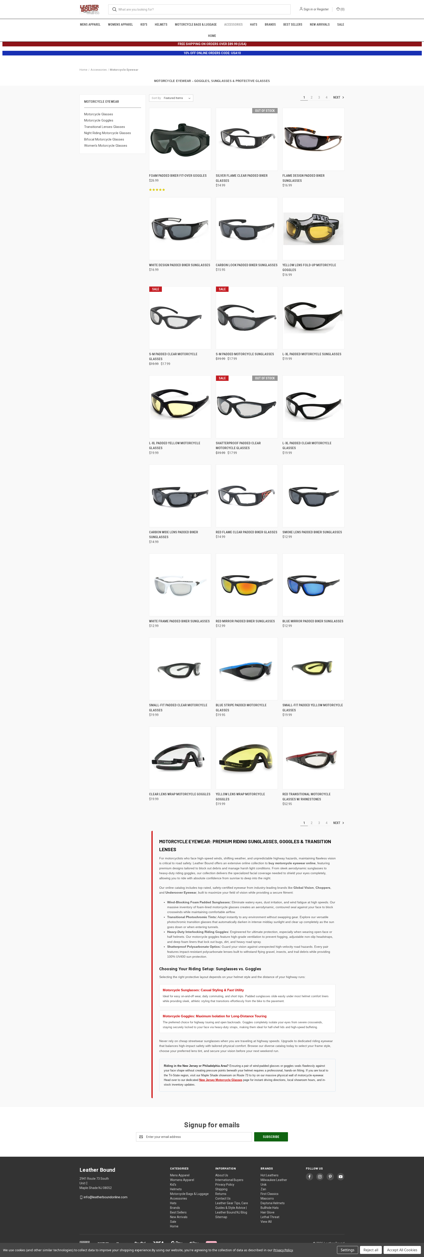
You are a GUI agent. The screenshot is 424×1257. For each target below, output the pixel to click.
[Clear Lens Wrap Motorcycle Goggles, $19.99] (180, 757)
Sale (340, 24)
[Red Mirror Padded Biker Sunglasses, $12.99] (247, 584)
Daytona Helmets (273, 1203)
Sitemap (221, 1217)
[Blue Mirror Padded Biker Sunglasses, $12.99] (313, 584)
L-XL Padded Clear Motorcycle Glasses (306, 445)
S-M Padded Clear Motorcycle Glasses (173, 356)
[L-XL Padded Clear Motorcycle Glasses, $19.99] (313, 406)
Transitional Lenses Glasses (104, 127)
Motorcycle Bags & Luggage (196, 24)
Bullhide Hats (270, 1208)
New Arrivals (320, 24)
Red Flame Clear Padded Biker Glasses (246, 532)
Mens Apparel (90, 24)
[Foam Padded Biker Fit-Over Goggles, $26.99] (180, 139)
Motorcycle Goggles (98, 120)
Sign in (308, 9)
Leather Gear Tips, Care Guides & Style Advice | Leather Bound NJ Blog (231, 1207)
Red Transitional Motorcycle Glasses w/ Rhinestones (306, 796)
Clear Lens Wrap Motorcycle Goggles (179, 794)
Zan (263, 1189)
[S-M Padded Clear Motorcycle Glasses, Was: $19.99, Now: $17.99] (180, 317)
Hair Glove (267, 1212)
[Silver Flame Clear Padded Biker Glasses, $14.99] (247, 139)
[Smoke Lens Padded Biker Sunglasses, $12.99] (313, 495)
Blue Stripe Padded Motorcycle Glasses (241, 707)
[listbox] (178, 98)
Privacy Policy (224, 1184)
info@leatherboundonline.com (105, 1197)
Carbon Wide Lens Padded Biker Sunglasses (173, 534)
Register (323, 9)
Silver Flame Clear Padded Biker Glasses (242, 178)
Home (212, 36)
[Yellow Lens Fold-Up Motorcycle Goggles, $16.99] (313, 228)
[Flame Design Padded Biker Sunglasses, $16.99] (313, 139)
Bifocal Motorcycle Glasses (104, 139)
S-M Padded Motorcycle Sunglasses (245, 354)
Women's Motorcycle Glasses (105, 146)
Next (337, 97)
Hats (253, 24)
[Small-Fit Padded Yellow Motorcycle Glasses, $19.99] (313, 668)
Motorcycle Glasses (98, 114)
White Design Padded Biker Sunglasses (179, 265)
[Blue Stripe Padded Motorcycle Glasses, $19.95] (247, 668)
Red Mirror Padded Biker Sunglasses (245, 621)
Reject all (370, 1250)
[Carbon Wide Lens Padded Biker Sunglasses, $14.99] (180, 495)
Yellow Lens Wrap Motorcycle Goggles (240, 796)
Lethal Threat (270, 1217)
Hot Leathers (269, 1175)
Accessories (233, 24)
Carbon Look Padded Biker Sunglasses (247, 265)
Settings (347, 1250)
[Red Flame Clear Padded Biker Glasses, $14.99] (247, 495)
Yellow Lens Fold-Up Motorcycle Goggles (309, 267)
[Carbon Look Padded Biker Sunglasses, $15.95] (247, 228)
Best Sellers (292, 24)
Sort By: (156, 98)
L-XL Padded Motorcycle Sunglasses (311, 354)
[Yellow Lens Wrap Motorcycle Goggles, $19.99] (247, 757)
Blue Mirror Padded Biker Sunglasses (312, 621)
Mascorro (267, 1198)
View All (266, 1221)
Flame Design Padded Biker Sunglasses (303, 178)
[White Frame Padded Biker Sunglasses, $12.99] (180, 584)
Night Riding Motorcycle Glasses (107, 133)
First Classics (269, 1194)
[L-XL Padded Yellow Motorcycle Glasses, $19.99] (180, 406)
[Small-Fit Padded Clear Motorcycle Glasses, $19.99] (180, 668)
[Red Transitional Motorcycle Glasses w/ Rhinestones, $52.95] (313, 757)
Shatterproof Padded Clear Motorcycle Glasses (238, 445)
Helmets (161, 24)
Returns (220, 1194)
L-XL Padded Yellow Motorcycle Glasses (174, 445)
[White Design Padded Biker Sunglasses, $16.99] (180, 228)
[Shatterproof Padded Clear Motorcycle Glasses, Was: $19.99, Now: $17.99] (247, 406)
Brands (270, 24)
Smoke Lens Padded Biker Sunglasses (312, 532)
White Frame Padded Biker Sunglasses (179, 621)
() (342, 9)
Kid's (143, 24)
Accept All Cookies (402, 1250)
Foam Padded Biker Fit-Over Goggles (178, 176)
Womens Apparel (120, 24)
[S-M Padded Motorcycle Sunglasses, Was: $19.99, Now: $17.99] (247, 317)
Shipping (221, 1189)
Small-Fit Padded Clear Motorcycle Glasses (178, 707)
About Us (221, 1175)
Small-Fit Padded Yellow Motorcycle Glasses (312, 707)
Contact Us (223, 1198)
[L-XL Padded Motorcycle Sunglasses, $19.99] (313, 317)
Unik (264, 1184)
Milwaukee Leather (274, 1180)
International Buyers (229, 1180)
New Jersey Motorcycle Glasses (220, 1080)
